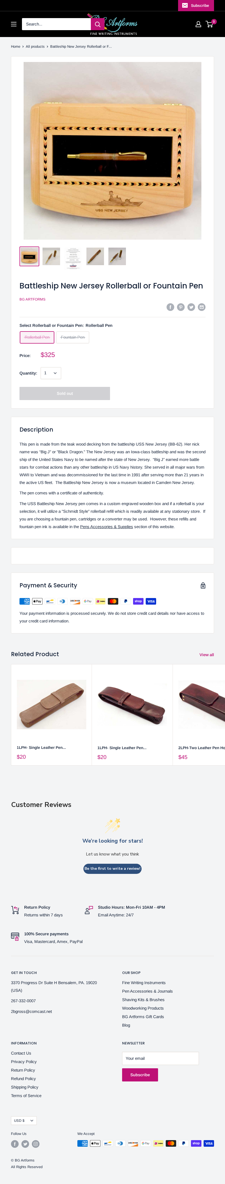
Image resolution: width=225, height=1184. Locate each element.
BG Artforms (32, 299)
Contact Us (21, 1053)
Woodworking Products (143, 1008)
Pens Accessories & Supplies (106, 526)
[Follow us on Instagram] (36, 1144)
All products (35, 46)
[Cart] (209, 24)
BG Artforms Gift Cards (143, 1016)
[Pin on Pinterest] (181, 307)
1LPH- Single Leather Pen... (41, 747)
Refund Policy (23, 1078)
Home (15, 46)
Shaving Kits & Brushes (143, 999)
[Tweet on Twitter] (191, 307)
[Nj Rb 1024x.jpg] (51, 256)
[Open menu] (13, 24)
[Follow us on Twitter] (25, 1144)
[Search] (98, 24)
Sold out (65, 393)
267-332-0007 (23, 1000)
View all (207, 654)
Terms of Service (26, 1095)
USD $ (19, 1120)
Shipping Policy (24, 1087)
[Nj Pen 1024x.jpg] (95, 256)
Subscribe (200, 5)
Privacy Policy (24, 1061)
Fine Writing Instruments (144, 982)
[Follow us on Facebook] (15, 1144)
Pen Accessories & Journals (147, 991)
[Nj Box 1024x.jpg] (29, 256)
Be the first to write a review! (112, 868)
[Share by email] (202, 307)
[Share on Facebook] (170, 307)
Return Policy (23, 1070)
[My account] (198, 24)
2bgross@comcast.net (31, 1011)
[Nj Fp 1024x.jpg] (117, 256)
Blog (126, 1025)
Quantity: (28, 373)
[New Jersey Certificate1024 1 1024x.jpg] (73, 259)
